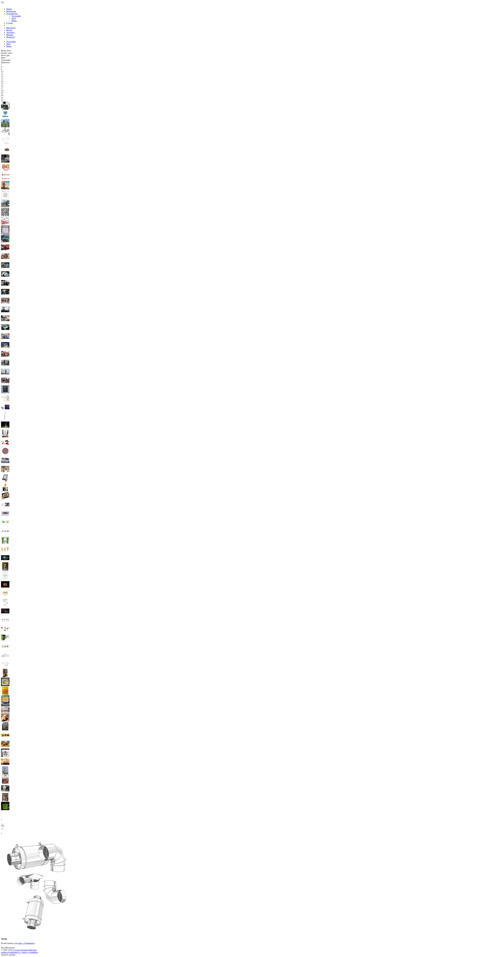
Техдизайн (16, 16)
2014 (13, 18)
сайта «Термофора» (26, 943)
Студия (9, 23)
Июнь (14, 21)
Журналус (10, 37)
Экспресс (10, 32)
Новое (9, 9)
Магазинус (11, 28)
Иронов (9, 35)
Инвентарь (11, 11)
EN (2, 2)
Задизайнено (12, 14)
